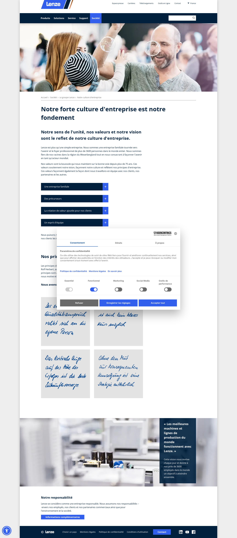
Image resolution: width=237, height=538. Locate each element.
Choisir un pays (69, 532)
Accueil (44, 97)
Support (83, 18)
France (193, 3)
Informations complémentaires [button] (63, 517)
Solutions (59, 18)
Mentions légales (88, 532)
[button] (7, 531)
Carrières (131, 3)
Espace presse (117, 3)
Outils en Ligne (164, 3)
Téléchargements (146, 3)
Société (96, 18)
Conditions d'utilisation (137, 532)
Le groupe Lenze (67, 97)
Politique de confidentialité (111, 532)
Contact (177, 3)
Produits (45, 18)
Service (72, 18)
